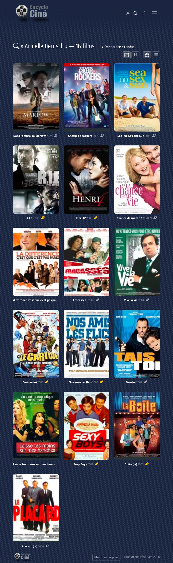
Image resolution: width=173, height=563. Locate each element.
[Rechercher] (135, 13)
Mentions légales (106, 557)
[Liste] (156, 54)
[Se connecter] (144, 13)
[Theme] (128, 13)
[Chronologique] (127, 54)
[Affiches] (147, 54)
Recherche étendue (119, 46)
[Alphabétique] (135, 54)
